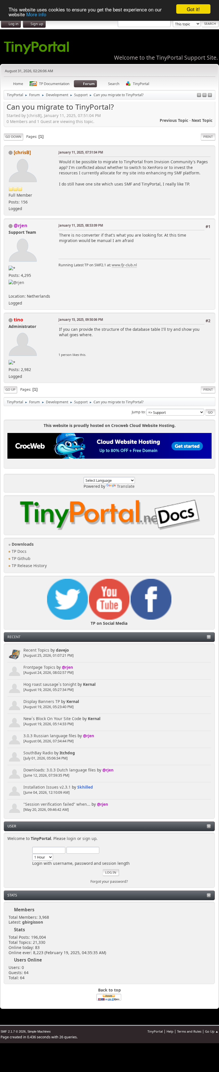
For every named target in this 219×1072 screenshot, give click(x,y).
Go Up (10, 389)
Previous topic (174, 120)
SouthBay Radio (38, 752)
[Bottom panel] (210, 95)
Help (170, 1031)
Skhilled (85, 787)
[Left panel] (199, 95)
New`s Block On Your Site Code (52, 718)
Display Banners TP (41, 701)
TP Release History (29, 565)
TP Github (20, 558)
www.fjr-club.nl (124, 265)
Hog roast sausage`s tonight (49, 684)
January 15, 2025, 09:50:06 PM (80, 319)
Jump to (138, 412)
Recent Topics (36, 650)
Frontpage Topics (39, 667)
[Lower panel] (204, 95)
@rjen (67, 667)
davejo (62, 650)
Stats (12, 895)
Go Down (13, 136)
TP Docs (19, 551)
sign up (89, 838)
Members (24, 909)
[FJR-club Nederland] (11, 289)
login (71, 838)
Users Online (28, 960)
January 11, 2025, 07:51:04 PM (80, 152)
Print (208, 136)
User (11, 826)
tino (18, 319)
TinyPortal (155, 1031)
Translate (126, 486)
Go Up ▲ (211, 1031)
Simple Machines (39, 1031)
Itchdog (67, 752)
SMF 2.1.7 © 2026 (13, 1031)
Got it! (193, 9)
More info (36, 14)
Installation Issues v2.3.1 (47, 787)
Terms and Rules (189, 1031)
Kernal (89, 684)
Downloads (22, 544)
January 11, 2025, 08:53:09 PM (80, 225)
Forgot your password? (109, 881)
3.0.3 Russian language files (49, 735)
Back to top (109, 990)
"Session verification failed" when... (56, 804)
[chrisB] (22, 152)
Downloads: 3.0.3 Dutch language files (59, 770)
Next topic (202, 120)
